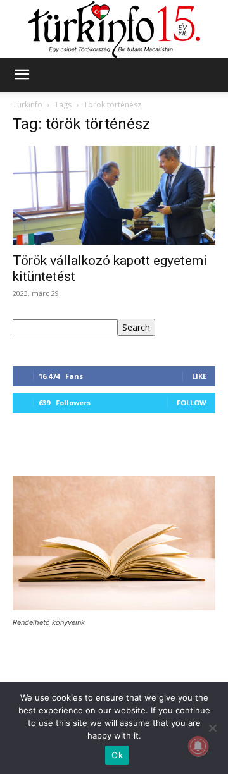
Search (136, 327)
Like (199, 376)
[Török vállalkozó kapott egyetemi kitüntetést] (114, 195)
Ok (117, 755)
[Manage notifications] (198, 746)
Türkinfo (27, 104)
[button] (21, 75)
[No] (212, 728)
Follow (191, 402)
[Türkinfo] (114, 29)
